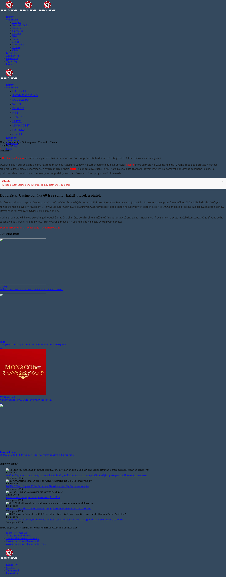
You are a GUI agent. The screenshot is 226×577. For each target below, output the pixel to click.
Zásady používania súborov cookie (23, 541)
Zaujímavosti (12, 570)
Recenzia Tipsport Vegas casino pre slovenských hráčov (33, 497)
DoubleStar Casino (13, 158)
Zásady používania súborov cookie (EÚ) (26, 544)
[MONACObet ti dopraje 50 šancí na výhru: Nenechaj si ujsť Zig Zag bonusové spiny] (116, 480)
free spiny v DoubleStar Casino (45, 227)
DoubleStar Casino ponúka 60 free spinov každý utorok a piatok (37, 184)
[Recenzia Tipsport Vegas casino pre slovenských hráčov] (116, 492)
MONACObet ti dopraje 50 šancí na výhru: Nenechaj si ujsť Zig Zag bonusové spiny (47, 486)
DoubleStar (5, 227)
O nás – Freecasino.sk (17, 533)
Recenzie (10, 567)
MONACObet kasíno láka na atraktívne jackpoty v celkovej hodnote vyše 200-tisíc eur (48, 508)
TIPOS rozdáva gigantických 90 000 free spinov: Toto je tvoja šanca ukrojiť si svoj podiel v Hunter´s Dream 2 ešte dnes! (64, 519)
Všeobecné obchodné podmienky (22, 538)
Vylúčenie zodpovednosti (18, 535)
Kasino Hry (12, 564)
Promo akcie (12, 573)
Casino (130, 164)
